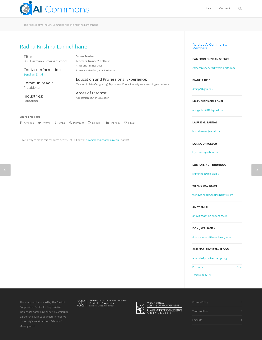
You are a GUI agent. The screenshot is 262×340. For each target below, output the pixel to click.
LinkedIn (114, 123)
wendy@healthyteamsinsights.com (212, 194)
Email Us (197, 320)
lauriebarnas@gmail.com (206, 131)
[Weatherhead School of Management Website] (160, 316)
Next (239, 267)
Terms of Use (200, 311)
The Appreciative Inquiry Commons (44, 24)
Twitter (46, 123)
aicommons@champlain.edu (102, 140)
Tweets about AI (201, 274)
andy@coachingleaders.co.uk (209, 216)
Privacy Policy (200, 302)
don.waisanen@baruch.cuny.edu (211, 237)
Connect (224, 8)
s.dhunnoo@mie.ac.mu (205, 173)
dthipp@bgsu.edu (202, 89)
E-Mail (131, 123)
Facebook (28, 123)
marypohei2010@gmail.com (208, 110)
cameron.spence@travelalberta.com (213, 68)
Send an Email (34, 74)
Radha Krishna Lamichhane (53, 46)
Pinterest (78, 123)
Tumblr (61, 123)
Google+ (96, 123)
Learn (209, 8)
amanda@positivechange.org (209, 258)
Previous (197, 267)
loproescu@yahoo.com (205, 152)
